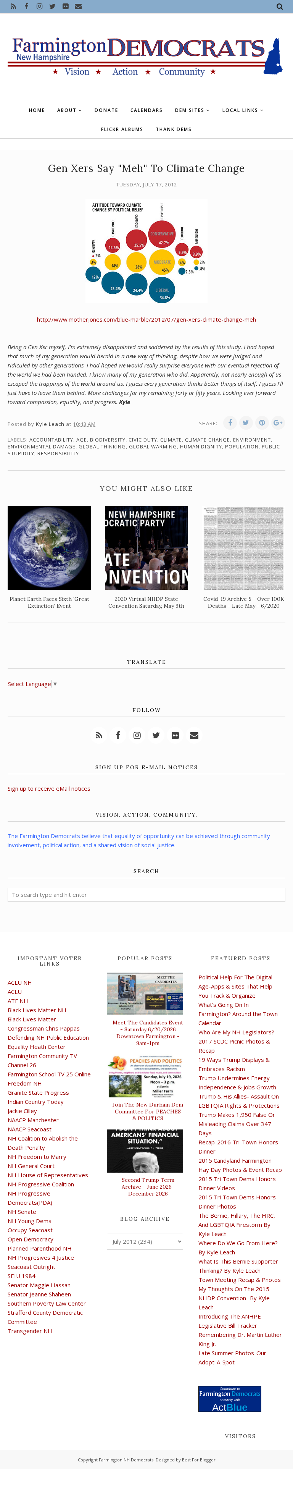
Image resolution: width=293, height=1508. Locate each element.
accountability (51, 439)
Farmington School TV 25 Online (49, 1074)
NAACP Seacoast (30, 1129)
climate (171, 439)
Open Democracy (30, 1239)
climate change (207, 439)
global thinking (102, 446)
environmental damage (42, 446)
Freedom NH (25, 1083)
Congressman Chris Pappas (44, 1028)
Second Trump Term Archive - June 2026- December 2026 (148, 1186)
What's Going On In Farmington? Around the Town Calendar (238, 1014)
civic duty (143, 439)
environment (252, 439)
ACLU (15, 991)
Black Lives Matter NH (37, 1010)
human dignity (201, 446)
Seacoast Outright (31, 1266)
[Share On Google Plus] (278, 423)
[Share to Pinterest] (262, 423)
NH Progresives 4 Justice (41, 1257)
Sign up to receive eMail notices (49, 788)
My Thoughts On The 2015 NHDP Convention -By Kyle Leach (234, 1298)
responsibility (58, 453)
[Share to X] (246, 423)
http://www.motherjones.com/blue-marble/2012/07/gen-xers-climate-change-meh (146, 319)
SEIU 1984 (21, 1276)
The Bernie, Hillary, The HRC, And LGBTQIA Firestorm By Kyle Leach (236, 1225)
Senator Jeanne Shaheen (39, 1294)
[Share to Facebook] (230, 423)
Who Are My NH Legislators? (236, 1032)
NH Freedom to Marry (37, 1156)
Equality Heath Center (37, 1046)
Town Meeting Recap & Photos (239, 1279)
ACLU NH (20, 982)
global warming (153, 446)
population (242, 446)
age (81, 439)
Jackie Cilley (22, 1111)
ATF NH (18, 1001)
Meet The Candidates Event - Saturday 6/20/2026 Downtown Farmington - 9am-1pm (148, 1033)
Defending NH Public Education (48, 1037)
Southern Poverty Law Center (47, 1303)
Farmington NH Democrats (126, 1460)
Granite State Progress (38, 1092)
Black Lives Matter (32, 1019)
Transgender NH (30, 1331)
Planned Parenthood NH (40, 1248)
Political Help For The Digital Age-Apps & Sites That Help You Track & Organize (235, 986)
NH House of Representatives (48, 1175)
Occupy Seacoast (30, 1230)
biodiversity (108, 439)
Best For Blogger (199, 1460)
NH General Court (31, 1166)
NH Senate (22, 1211)
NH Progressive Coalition (41, 1184)
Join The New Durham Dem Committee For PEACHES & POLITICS (148, 1111)
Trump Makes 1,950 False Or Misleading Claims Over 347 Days (236, 1124)
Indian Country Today (36, 1101)
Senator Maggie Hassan (39, 1285)
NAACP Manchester (33, 1120)
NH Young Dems (30, 1221)
